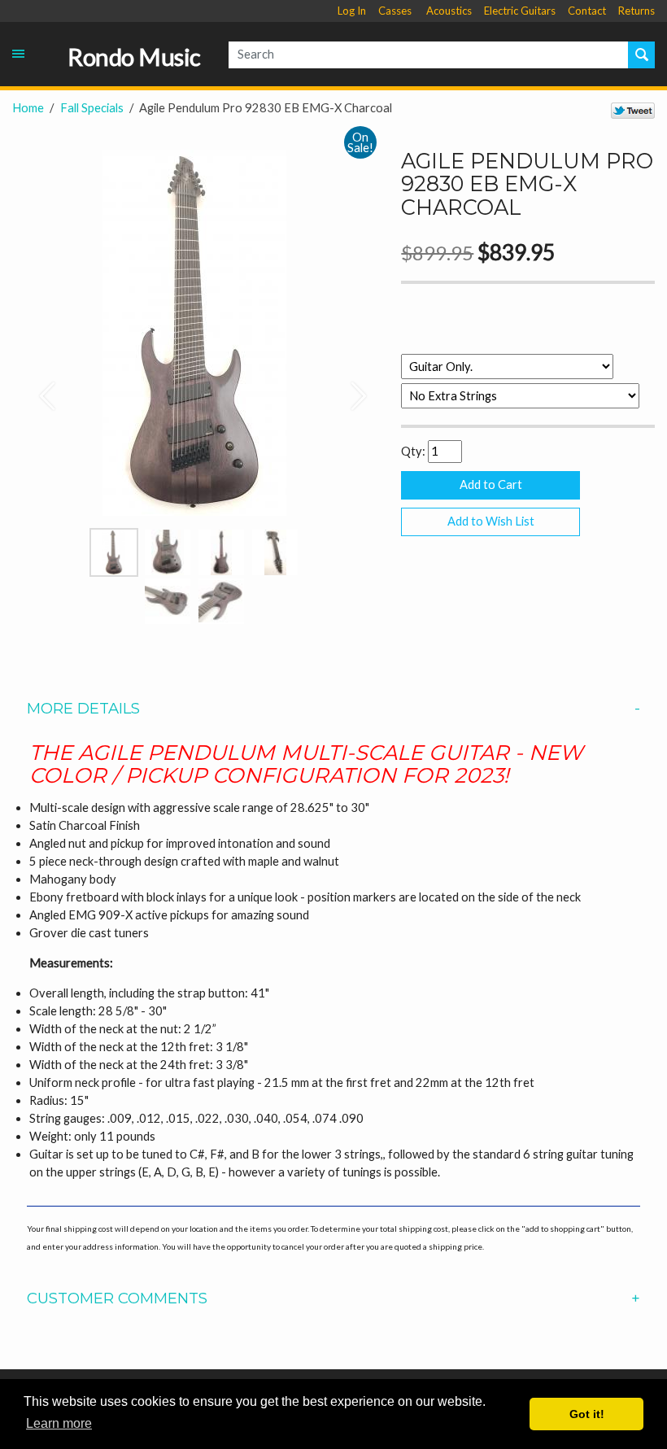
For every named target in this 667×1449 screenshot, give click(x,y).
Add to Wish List (490, 521)
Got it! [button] (586, 1414)
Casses (395, 10)
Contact (587, 10)
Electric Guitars (520, 10)
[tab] (333, 709)
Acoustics (449, 10)
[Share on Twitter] (633, 110)
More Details (83, 708)
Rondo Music (134, 57)
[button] (39, 388)
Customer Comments (117, 1298)
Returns (636, 10)
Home (28, 108)
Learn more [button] (59, 1423)
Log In (352, 10)
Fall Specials (92, 108)
